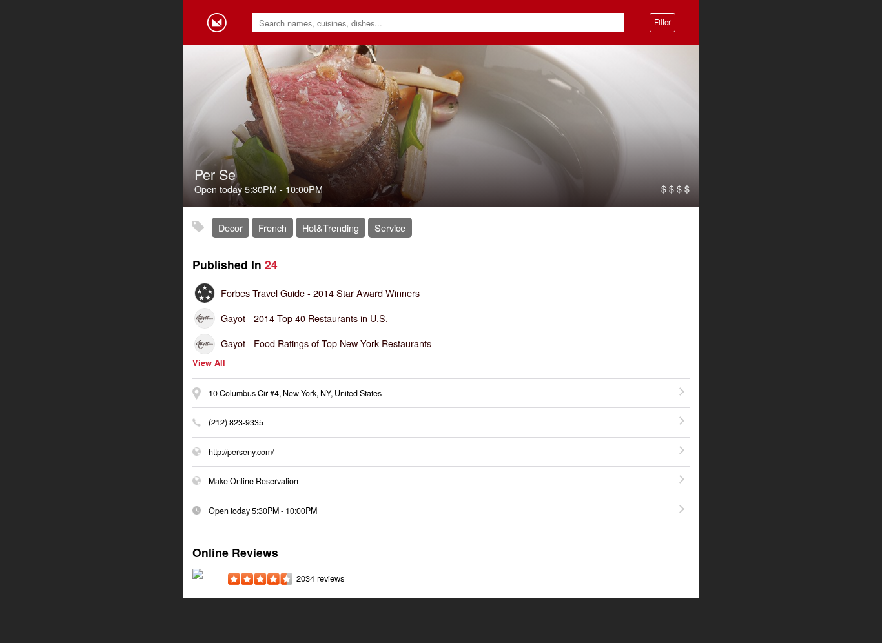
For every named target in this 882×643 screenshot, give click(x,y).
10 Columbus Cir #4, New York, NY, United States (295, 393)
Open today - (263, 510)
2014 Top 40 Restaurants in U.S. (304, 318)
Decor (230, 227)
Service (389, 227)
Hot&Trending (330, 227)
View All (208, 363)
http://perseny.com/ (241, 452)
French (272, 227)
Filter (662, 22)
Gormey (217, 22)
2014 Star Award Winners (320, 293)
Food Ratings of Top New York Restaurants (326, 343)
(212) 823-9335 (236, 422)
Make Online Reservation (253, 481)
